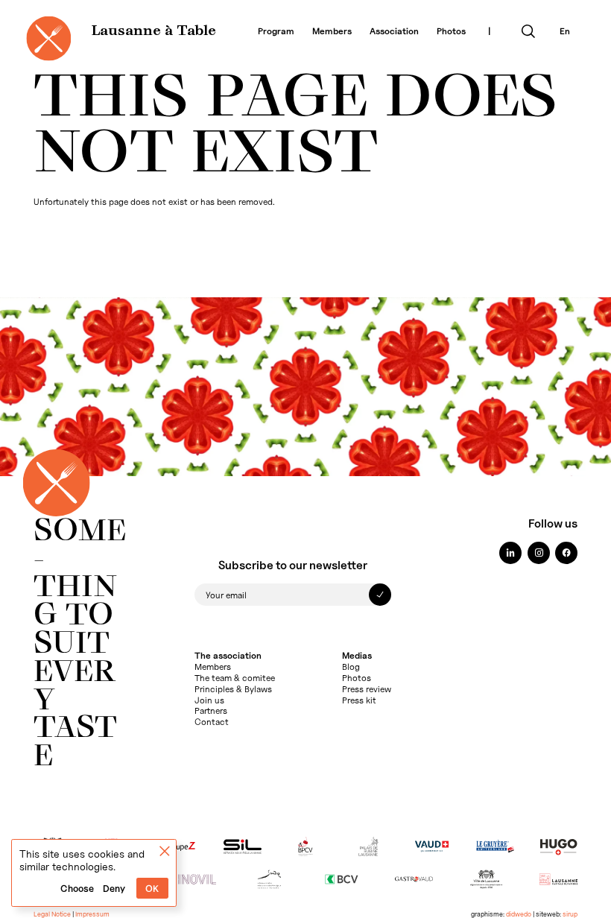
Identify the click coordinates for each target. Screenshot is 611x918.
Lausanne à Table (154, 31)
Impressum (92, 914)
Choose (77, 888)
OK (152, 888)
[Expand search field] (528, 31)
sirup (570, 914)
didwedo (518, 914)
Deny (114, 888)
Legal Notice (52, 914)
